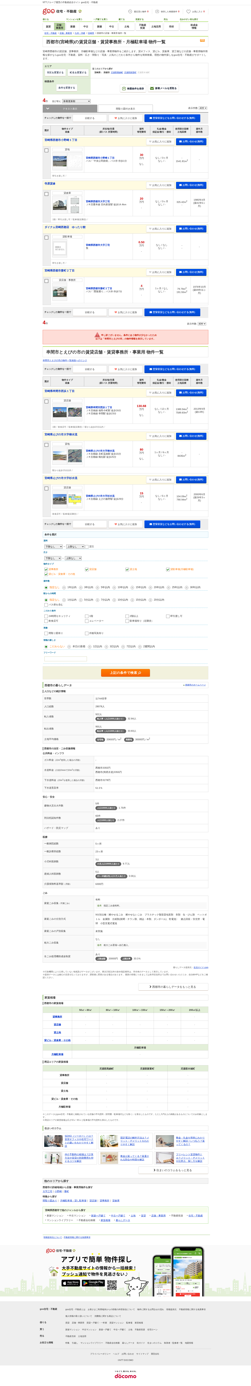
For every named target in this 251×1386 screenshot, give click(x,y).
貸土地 (133, 569)
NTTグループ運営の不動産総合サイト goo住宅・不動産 (70, 2)
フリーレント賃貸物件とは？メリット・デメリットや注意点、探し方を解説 (190, 1157)
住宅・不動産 (196, 1215)
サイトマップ (142, 1354)
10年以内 (123, 587)
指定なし (55, 587)
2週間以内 (149, 646)
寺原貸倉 (50, 183)
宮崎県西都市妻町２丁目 (60, 270)
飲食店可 (53, 620)
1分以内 (71, 599)
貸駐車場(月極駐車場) (182, 569)
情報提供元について (53, 1237)
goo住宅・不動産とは (75, 1309)
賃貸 (143, 1215)
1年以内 (71, 587)
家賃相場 (105, 1220)
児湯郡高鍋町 (117, 72)
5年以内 (105, 587)
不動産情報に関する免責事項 (77, 1237)
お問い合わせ (128, 1354)
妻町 (66, 1191)
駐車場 (129, 1323)
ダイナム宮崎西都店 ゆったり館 (65, 227)
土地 (133, 1215)
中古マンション (89, 1329)
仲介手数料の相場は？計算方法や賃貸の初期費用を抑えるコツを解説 (79, 1157)
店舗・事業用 (158, 1215)
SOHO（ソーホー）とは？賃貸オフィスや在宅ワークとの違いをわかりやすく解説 (79, 1141)
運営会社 (155, 1354)
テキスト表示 (70, 108)
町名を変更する (78, 72)
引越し (75, 1343)
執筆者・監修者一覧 (173, 1343)
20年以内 (159, 587)
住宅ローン (152, 1329)
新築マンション (72, 1329)
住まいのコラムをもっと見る (174, 1170)
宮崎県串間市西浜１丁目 (60, 391)
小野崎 (58, 1191)
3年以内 (88, 587)
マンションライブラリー (91, 1343)
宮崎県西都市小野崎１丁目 (61, 139)
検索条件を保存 (135, 88)
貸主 (91, 546)
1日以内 (97, 646)
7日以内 (131, 646)
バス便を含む (56, 604)
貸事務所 (53, 569)
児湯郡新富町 (130, 72)
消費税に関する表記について (107, 1316)
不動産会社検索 (112, 1343)
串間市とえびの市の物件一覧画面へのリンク (65, 360)
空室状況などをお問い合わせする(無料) (174, 118)
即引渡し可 (176, 616)
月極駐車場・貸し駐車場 (73, 1200)
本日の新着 (79, 646)
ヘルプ (116, 1354)
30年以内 (195, 587)
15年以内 (141, 587)
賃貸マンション (116, 1323)
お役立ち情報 (46, 1342)
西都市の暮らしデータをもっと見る (174, 986)
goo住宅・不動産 (48, 1309)
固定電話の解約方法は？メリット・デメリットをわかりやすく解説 (134, 1141)
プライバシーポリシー (100, 1354)
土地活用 (82, 1336)
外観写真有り (96, 633)
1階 (91, 616)
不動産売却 (70, 1336)
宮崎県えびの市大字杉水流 (61, 478)
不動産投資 (140, 1329)
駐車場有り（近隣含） (142, 620)
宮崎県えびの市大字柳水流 (61, 434)
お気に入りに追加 (127, 118)
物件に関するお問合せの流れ (150, 1309)
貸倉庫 (116, 1200)
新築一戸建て (98, 1215)
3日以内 (114, 646)
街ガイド (141, 1343)
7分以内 (105, 599)
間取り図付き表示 (125, 108)
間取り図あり (50, 1200)
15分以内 (141, 599)
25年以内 (177, 587)
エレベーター (96, 620)
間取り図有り (56, 633)
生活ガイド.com (201, 967)
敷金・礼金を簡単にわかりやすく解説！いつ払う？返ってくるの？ (190, 1141)
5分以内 (88, 599)
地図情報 (189, 1343)
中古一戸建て (118, 1215)
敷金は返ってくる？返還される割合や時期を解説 (134, 1158)
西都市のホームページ (195, 685)
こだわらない (57, 646)
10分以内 (123, 599)
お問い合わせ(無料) (193, 141)
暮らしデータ (123, 1220)
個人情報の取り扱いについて (78, 1316)
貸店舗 (92, 569)
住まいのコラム (154, 1343)
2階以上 (134, 616)
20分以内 (159, 599)
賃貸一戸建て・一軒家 (97, 1323)
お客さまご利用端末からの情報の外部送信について (111, 1309)
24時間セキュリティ (60, 616)
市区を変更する (55, 72)
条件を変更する (66, 87)
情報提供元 (171, 1309)
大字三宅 (47, 1191)
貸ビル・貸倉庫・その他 (62, 574)
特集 (67, 1343)
